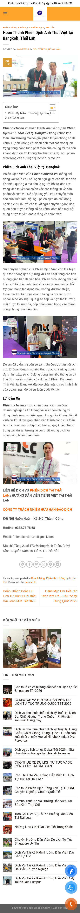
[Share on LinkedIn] (57, 564)
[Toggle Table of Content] (50, 107)
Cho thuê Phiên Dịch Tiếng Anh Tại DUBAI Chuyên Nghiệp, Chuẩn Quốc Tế (44, 789)
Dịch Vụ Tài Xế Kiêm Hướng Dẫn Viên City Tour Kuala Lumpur (44, 880)
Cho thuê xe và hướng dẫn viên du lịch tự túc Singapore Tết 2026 (46, 688)
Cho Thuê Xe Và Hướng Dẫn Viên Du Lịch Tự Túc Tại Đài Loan (44, 777)
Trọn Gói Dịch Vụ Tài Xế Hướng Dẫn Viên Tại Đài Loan (44, 815)
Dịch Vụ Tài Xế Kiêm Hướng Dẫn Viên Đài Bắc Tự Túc (44, 854)
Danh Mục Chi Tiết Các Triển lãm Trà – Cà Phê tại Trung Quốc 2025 (59, 596)
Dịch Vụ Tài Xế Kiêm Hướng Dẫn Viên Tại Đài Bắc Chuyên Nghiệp (44, 867)
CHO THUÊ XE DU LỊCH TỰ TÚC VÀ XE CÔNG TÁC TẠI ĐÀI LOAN (43, 764)
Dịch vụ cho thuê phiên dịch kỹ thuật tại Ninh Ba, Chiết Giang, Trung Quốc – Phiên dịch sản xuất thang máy (45, 716)
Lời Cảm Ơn (16, 118)
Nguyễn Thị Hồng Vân (46, 49)
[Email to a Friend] (43, 564)
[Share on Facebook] (29, 564)
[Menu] (5, 13)
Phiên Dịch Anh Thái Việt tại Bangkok (31, 113)
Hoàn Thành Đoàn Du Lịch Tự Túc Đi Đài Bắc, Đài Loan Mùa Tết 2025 (19, 596)
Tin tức (50, 27)
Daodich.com (42, 907)
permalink (30, 582)
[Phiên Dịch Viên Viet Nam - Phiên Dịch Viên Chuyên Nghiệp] (40, 14)
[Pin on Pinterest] (50, 564)
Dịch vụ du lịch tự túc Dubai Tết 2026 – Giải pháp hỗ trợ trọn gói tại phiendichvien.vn (45, 751)
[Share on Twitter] (36, 564)
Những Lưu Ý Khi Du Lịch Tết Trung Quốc (44, 827)
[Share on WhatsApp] (22, 564)
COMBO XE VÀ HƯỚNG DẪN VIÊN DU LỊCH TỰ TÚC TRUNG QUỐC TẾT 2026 (43, 701)
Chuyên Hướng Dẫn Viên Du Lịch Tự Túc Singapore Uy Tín (43, 841)
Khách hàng (10, 27)
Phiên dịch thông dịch (31, 27)
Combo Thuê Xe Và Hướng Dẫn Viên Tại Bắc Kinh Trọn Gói (43, 802)
